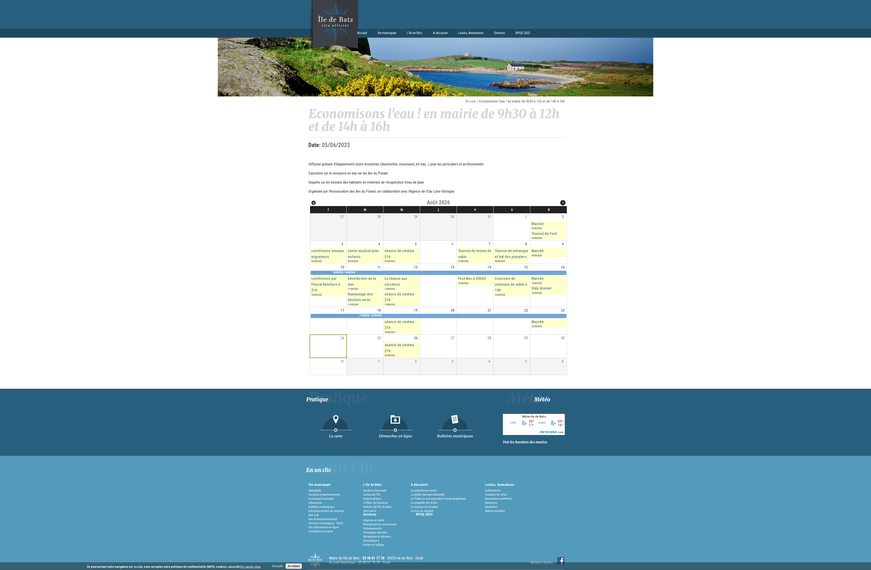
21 (489, 310)
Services (497, 33)
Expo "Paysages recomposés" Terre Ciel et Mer (335, 315)
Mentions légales (542, 563)
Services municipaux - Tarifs (325, 523)
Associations (371, 540)
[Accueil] (332, 47)
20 (452, 310)
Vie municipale (384, 33)
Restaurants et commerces (380, 524)
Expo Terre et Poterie (322, 272)
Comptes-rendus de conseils (326, 511)
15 (526, 267)
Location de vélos (496, 494)
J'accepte (277, 566)
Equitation (491, 507)
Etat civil (313, 515)
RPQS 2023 (523, 33)
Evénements (493, 490)
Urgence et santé (373, 520)
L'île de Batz (412, 33)
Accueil (362, 33)
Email (419, 558)
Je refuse (294, 566)
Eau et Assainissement (322, 519)
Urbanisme (315, 502)
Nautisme (491, 502)
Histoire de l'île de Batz (377, 507)
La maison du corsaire (424, 507)
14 (489, 267)
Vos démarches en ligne (323, 527)
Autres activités (495, 511)
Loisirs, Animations (468, 33)
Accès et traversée (375, 490)
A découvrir (438, 33)
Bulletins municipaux (321, 507)
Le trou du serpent (422, 511)
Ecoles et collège (373, 544)
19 (416, 310)
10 (342, 267)
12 (416, 267)
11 (379, 267)
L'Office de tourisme (375, 502)
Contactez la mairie (320, 531)
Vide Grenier (541, 288)
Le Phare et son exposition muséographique (438, 498)
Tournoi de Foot (544, 233)
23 (563, 310)
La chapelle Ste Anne (424, 502)
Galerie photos (372, 498)
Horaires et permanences (324, 494)
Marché (537, 223)
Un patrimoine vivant (424, 490)
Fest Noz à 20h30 (472, 278)
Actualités (314, 490)
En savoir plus (250, 566)
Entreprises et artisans (377, 536)
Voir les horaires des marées (525, 442)
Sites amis (369, 511)
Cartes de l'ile (371, 494)
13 (452, 267)
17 (342, 310)
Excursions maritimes (498, 498)
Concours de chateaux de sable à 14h (511, 284)
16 (563, 267)
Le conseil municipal (321, 498)
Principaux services (375, 532)
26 (416, 338)
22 (526, 310)
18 (379, 310)
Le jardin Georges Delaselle (428, 494)
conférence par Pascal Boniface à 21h (325, 284)
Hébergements (372, 528)
